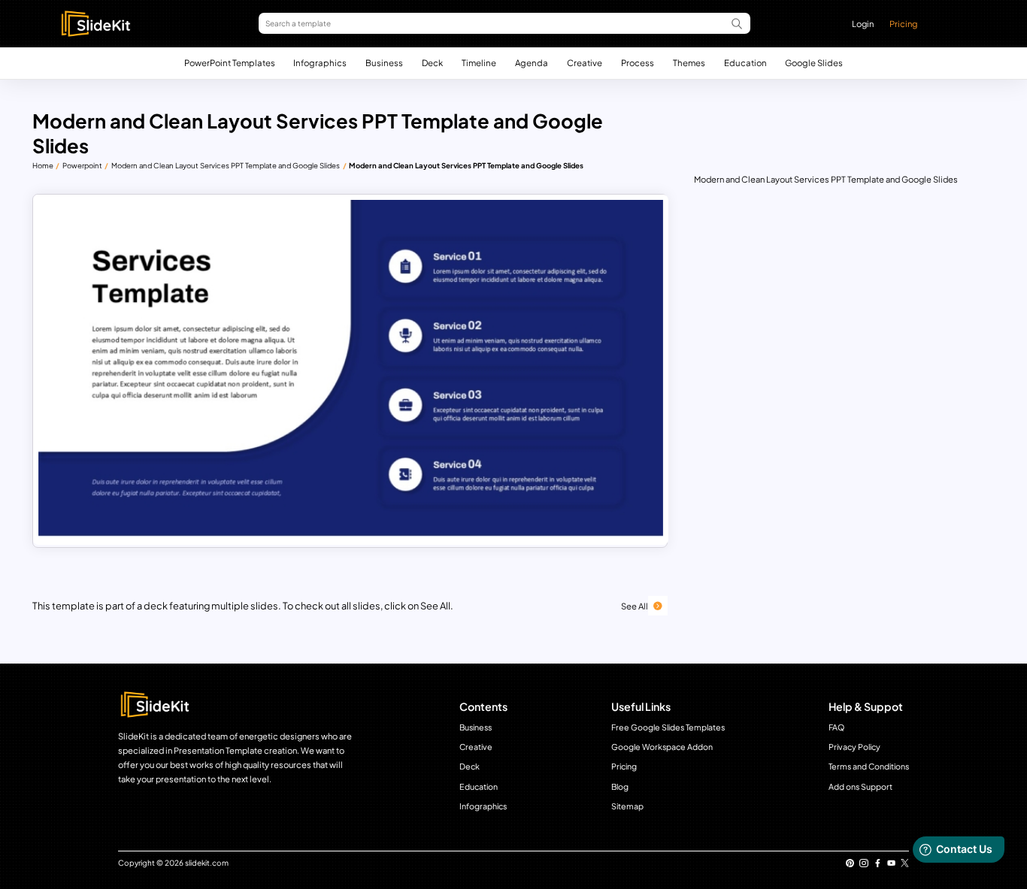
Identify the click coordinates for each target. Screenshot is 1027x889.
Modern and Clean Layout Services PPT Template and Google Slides (225, 165)
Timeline (479, 62)
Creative (584, 62)
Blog (620, 786)
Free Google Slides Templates (668, 727)
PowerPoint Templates (229, 62)
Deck (432, 62)
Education (745, 62)
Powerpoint (82, 165)
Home (42, 165)
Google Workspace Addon (662, 746)
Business (384, 62)
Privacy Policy (854, 746)
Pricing (903, 23)
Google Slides (814, 62)
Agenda (531, 62)
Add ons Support (860, 786)
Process (637, 62)
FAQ (836, 727)
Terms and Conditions (869, 766)
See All (634, 605)
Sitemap (627, 806)
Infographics (320, 62)
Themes (689, 62)
